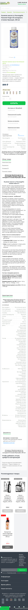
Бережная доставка (14, 127)
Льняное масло (11, 62)
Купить (14, 103)
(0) (14, 57)
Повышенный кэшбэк (14, 114)
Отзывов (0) (5, 168)
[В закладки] (25, 57)
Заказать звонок (22, 4)
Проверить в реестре (9, 442)
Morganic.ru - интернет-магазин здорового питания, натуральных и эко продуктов (14, 594)
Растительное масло (19, 12)
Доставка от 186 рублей (15, 108)
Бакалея (9, 12)
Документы (5, 165)
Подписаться (22, 570)
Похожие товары (7, 171)
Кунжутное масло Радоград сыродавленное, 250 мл (7, 534)
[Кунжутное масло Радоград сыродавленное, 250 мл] (7, 523)
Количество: (6, 96)
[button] (22, 2)
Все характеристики (21, 135)
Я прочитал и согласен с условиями (14, 573)
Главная (3, 12)
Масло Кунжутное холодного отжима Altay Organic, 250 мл (7, 498)
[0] (21, 608)
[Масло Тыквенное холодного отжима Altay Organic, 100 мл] (20, 487)
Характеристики (6, 162)
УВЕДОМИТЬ (7, 511)
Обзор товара (6, 159)
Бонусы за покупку (13, 121)
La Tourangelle (14, 65)
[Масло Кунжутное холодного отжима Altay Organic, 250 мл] (7, 487)
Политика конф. (11, 573)
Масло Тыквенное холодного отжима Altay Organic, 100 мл (20, 498)
